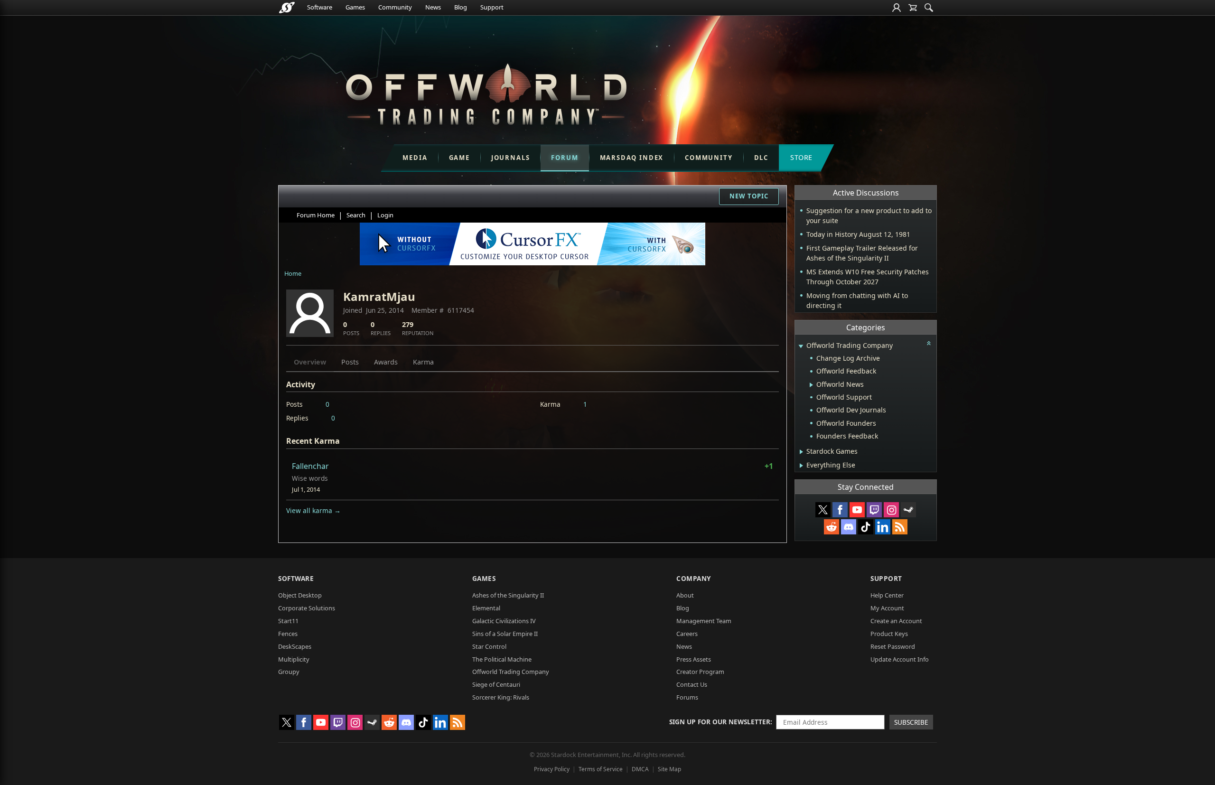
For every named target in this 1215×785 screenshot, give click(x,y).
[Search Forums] (929, 7)
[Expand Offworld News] (811, 385)
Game (459, 157)
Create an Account (896, 621)
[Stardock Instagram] (891, 509)
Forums (687, 697)
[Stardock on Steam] (908, 509)
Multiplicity (293, 659)
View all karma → (313, 510)
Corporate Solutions (306, 608)
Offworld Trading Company (510, 671)
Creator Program (700, 671)
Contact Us (691, 684)
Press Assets (693, 659)
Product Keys (889, 633)
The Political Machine (502, 659)
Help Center (887, 595)
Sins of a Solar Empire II (505, 633)
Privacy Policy (552, 769)
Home (292, 273)
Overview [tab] (310, 361)
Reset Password (892, 646)
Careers (687, 633)
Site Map (669, 769)
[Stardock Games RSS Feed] (899, 526)
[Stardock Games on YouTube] (857, 509)
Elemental (486, 608)
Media (414, 157)
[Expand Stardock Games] (801, 451)
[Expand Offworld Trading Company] (800, 346)
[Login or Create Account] (896, 7)
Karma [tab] (423, 361)
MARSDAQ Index (632, 157)
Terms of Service (601, 769)
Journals (510, 157)
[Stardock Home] (287, 7)
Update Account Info (899, 659)
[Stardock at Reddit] (831, 526)
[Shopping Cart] (913, 7)
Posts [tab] (350, 361)
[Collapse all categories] (929, 343)
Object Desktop (300, 595)
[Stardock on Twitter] (823, 509)
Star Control (489, 646)
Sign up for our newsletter (719, 721)
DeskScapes (294, 646)
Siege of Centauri (496, 684)
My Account (887, 608)
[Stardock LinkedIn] (882, 526)
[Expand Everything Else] (801, 465)
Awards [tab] (386, 361)
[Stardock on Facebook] (840, 509)
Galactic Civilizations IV (504, 621)
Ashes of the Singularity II (508, 595)
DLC (761, 157)
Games (355, 7)
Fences (288, 633)
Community (395, 7)
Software (319, 7)
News (433, 7)
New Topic (748, 196)
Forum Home (316, 215)
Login (385, 215)
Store (801, 157)
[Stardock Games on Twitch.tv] (874, 509)
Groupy (288, 671)
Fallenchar (310, 466)
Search (355, 215)
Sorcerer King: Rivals (500, 697)
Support (492, 7)
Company (693, 578)
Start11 (288, 621)
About (685, 595)
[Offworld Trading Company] (486, 92)
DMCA (640, 769)
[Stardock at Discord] (848, 526)
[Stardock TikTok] (865, 526)
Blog (460, 7)
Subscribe (911, 722)
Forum (564, 157)
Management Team (703, 621)
